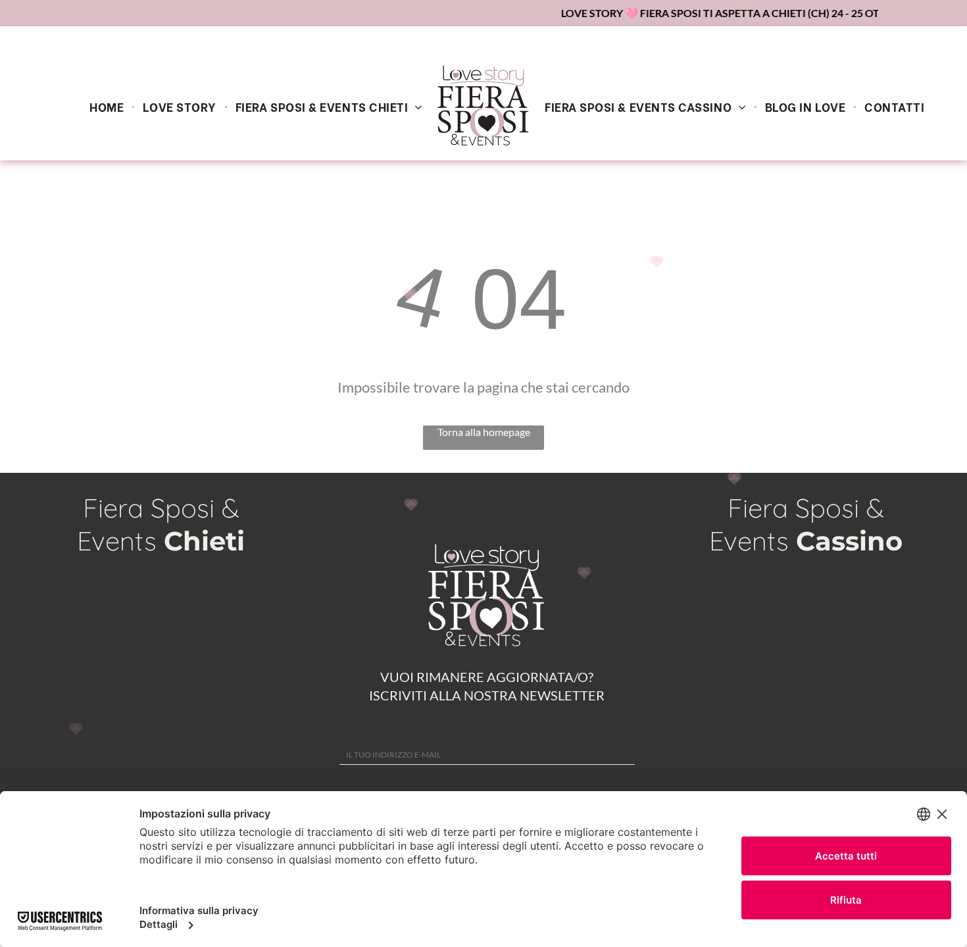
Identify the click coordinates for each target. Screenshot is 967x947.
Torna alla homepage (483, 431)
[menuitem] (108, 106)
